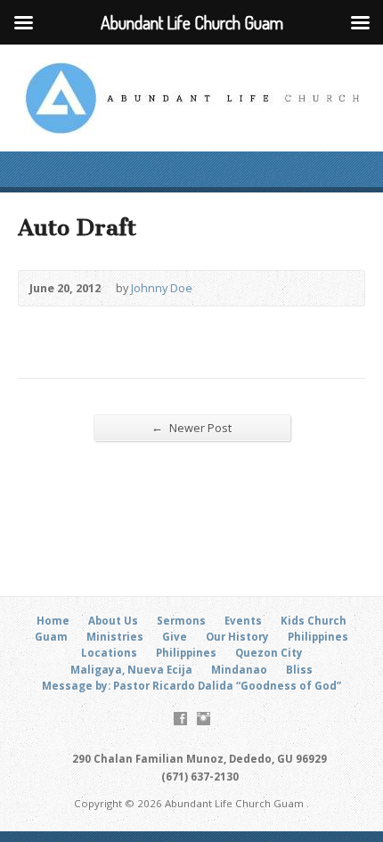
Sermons (181, 620)
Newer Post (191, 427)
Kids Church (313, 620)
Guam (51, 636)
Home (53, 620)
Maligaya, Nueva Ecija (131, 669)
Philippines (318, 636)
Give (174, 636)
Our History (237, 636)
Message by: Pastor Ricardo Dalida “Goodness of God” (191, 685)
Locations (109, 652)
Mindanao (239, 669)
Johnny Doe (161, 288)
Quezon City (269, 652)
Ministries (114, 636)
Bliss (299, 669)
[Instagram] (203, 718)
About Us (113, 620)
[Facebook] (180, 718)
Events (243, 620)
